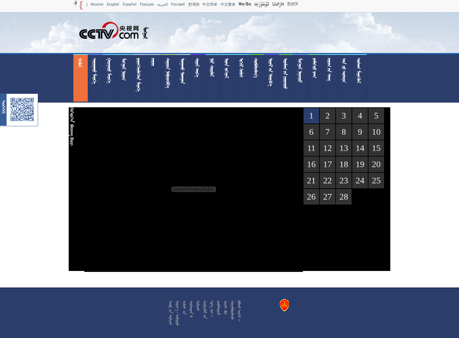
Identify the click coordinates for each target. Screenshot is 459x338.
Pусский (178, 4)
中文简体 (209, 4)
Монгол (97, 4)
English (113, 4)
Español (129, 4)
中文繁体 (227, 4)
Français (147, 4)
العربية (162, 4)
